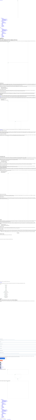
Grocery (2, 32)
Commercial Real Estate (4, 33)
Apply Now (3, 416)
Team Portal (3, 36)
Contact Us (2, 417)
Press (2, 415)
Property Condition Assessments (4, 30)
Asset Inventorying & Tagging (4, 29)
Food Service (3, 21)
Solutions (2, 28)
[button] (18, 27)
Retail (2, 23)
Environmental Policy (9, 419)
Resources (2, 414)
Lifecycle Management (4, 19)
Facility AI (3, 18)
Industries (2, 31)
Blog (2, 24)
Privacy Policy (1, 419)
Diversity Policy (4, 419)
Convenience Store (3, 22)
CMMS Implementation (4, 20)
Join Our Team (2, 25)
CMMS (0, 96)
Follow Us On (1, 363)
